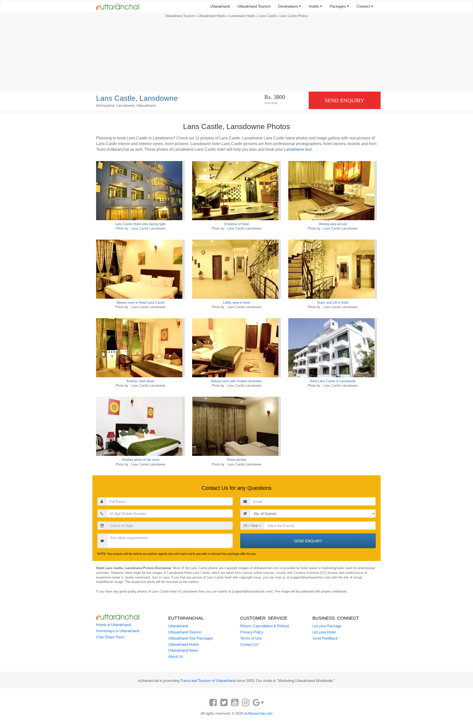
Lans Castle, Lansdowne (137, 98)
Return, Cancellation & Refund (264, 626)
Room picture (236, 460)
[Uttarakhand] (115, 6)
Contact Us (249, 644)
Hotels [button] (314, 6)
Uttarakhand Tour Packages (190, 638)
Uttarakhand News (183, 650)
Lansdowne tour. (298, 149)
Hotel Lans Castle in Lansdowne (332, 381)
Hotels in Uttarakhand (113, 625)
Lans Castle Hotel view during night (140, 224)
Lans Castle (267, 16)
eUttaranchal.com (258, 713)
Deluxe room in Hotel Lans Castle (140, 302)
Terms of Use (251, 638)
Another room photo (140, 381)
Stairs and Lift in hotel (332, 302)
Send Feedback (325, 638)
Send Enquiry (344, 100)
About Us (175, 656)
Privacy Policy (251, 632)
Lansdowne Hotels (242, 16)
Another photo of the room (140, 460)
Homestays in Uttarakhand (117, 631)
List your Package (326, 626)
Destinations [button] (288, 6)
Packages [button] (338, 6)
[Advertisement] (236, 55)
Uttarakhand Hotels (212, 16)
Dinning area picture (333, 224)
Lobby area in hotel (236, 302)
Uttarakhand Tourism (254, 6)
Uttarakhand (220, 6)
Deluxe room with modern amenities (236, 381)
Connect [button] (363, 6)
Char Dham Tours (110, 637)
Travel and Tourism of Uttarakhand (208, 680)
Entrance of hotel (236, 224)
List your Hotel (324, 632)
